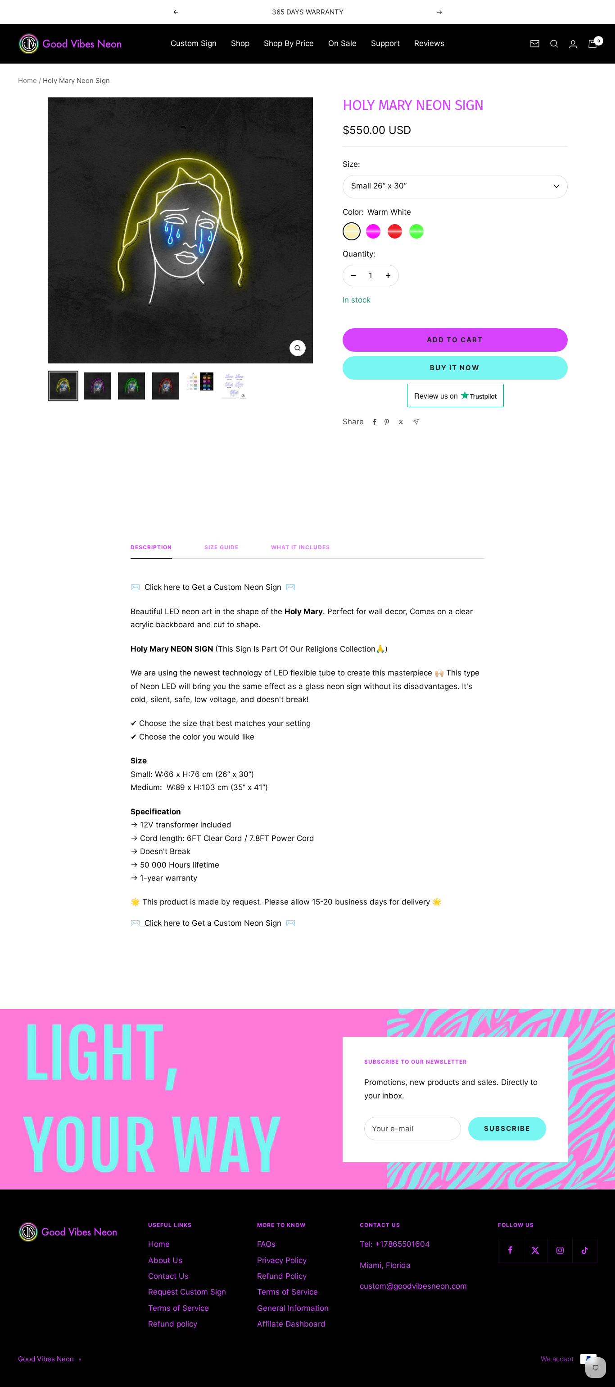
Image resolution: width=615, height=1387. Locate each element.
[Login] (573, 44)
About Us (165, 1260)
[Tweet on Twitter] (401, 422)
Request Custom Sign (187, 1291)
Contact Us (168, 1276)
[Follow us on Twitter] (535, 1250)
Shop (240, 43)
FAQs (266, 1244)
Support (385, 43)
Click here (161, 587)
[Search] (554, 44)
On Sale (342, 43)
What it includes (300, 547)
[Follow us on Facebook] (510, 1250)
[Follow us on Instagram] (559, 1250)
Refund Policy (282, 1276)
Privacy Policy (282, 1260)
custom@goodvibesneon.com (413, 1286)
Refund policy (172, 1323)
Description (151, 547)
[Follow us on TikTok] (584, 1250)
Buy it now (455, 367)
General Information (293, 1308)
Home (27, 80)
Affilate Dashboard (291, 1323)
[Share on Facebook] (374, 422)
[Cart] (592, 44)
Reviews (429, 43)
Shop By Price (289, 43)
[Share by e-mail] (416, 422)
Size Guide (221, 547)
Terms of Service (178, 1308)
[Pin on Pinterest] (386, 422)
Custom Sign (194, 43)
